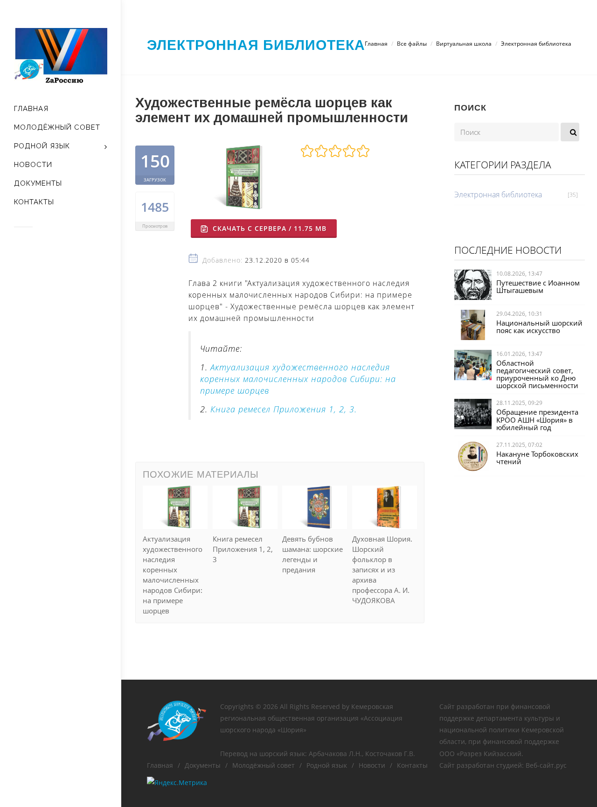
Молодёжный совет (263, 765)
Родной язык (326, 765)
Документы (203, 765)
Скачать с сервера (268, 228)
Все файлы (412, 44)
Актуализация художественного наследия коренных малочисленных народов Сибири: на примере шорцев (298, 379)
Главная (376, 44)
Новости (372, 765)
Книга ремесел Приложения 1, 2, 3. (283, 409)
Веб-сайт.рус (546, 765)
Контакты (412, 765)
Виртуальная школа (464, 44)
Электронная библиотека (256, 44)
